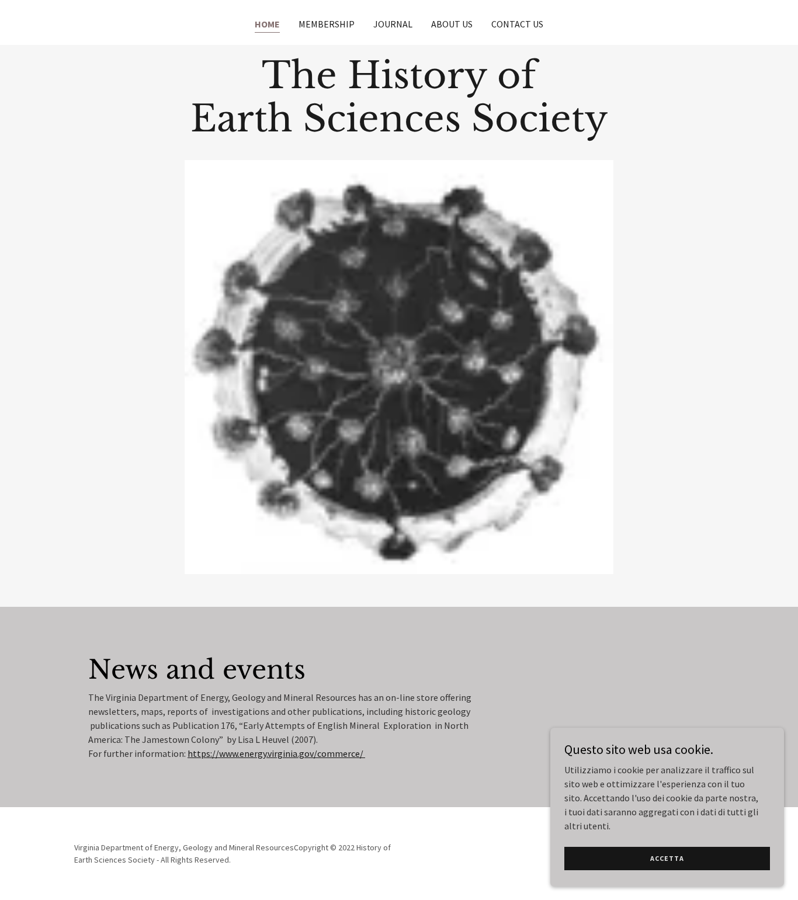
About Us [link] (452, 24)
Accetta (667, 858)
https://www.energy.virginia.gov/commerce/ (276, 753)
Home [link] (267, 24)
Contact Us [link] (517, 24)
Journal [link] (392, 24)
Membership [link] (327, 24)
